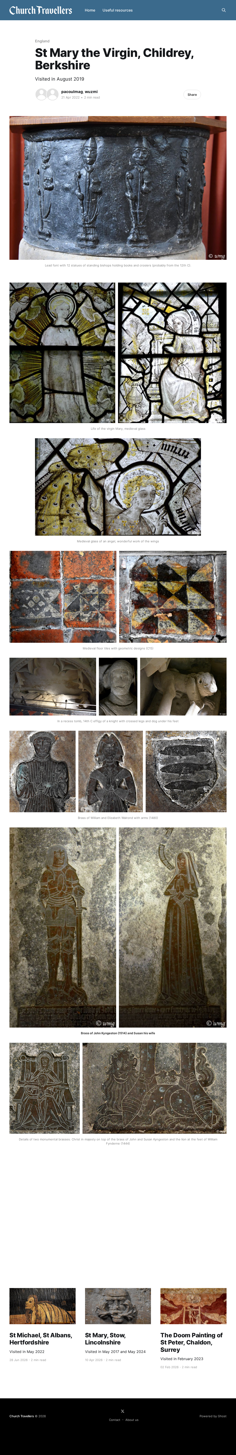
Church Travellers (21, 1416)
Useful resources (118, 10)
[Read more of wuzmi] (52, 94)
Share (192, 94)
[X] (122, 1411)
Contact (114, 1420)
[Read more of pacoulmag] (41, 94)
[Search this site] (223, 10)
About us (132, 1420)
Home (90, 10)
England (42, 41)
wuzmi (91, 91)
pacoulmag (72, 91)
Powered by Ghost (213, 1416)
